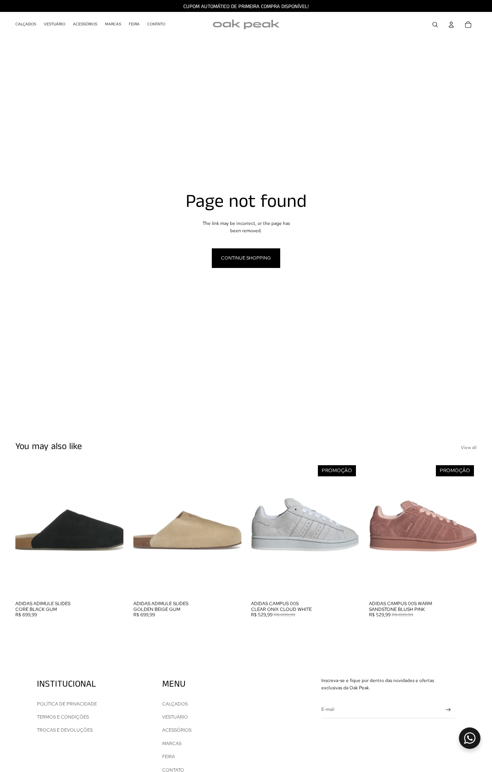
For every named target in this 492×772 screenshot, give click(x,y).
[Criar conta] (448, 710)
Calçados (175, 704)
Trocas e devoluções (65, 730)
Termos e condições (63, 717)
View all (469, 447)
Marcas (171, 743)
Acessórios (176, 730)
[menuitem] (25, 24)
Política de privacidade (67, 704)
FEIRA (168, 757)
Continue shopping (246, 258)
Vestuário (175, 717)
